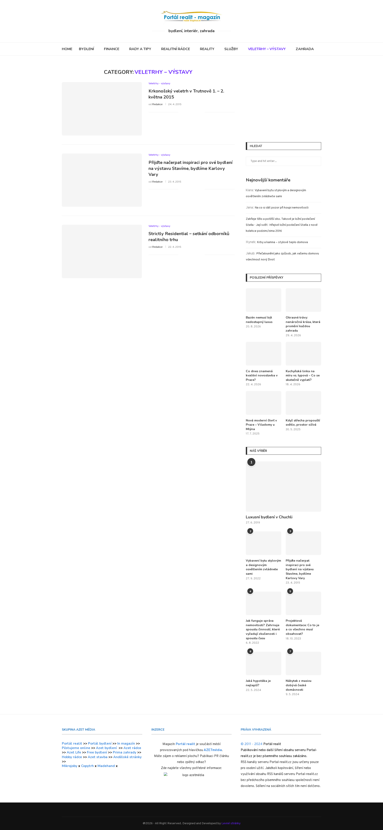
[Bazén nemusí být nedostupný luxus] (263, 300)
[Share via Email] (201, 112)
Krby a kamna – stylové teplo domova (282, 242)
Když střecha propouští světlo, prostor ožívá (303, 422)
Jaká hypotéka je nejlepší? (258, 683)
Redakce (157, 104)
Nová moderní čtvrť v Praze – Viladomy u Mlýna (261, 424)
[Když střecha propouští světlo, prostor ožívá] (303, 403)
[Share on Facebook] (187, 112)
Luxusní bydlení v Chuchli (269, 517)
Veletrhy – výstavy (267, 49)
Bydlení (86, 49)
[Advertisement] (283, 100)
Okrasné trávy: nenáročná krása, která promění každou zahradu (303, 324)
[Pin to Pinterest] (196, 112)
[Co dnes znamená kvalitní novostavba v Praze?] (263, 354)
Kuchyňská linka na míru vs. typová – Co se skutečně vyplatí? (303, 375)
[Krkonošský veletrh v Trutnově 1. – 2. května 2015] (102, 108)
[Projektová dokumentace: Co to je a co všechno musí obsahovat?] (303, 603)
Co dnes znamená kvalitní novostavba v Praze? (261, 375)
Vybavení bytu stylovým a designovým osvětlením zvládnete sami (263, 567)
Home (67, 49)
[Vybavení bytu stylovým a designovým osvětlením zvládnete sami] (263, 543)
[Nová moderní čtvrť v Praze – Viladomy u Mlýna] (263, 403)
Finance (111, 49)
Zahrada (305, 49)
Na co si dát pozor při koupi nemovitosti (282, 208)
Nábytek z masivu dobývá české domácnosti (298, 685)
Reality (207, 49)
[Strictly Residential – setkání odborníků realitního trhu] (102, 251)
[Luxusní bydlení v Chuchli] (283, 486)
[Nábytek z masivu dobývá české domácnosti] (303, 663)
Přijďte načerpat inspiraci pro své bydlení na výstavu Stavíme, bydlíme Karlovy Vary (191, 168)
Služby (231, 49)
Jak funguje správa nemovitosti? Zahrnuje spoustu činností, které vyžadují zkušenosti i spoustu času (263, 629)
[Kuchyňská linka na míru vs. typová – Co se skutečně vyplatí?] (303, 354)
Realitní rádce (175, 49)
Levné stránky (230, 823)
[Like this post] (182, 112)
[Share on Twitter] (192, 112)
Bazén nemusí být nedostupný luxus (259, 319)
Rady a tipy (140, 49)
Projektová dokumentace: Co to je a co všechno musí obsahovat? (302, 627)
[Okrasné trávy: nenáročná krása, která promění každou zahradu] (303, 300)
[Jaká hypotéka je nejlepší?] (263, 663)
